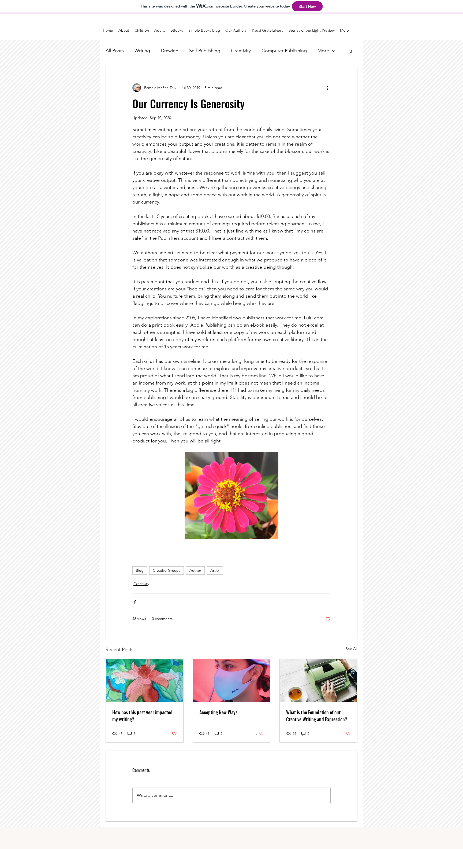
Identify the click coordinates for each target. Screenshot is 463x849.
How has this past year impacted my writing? (142, 716)
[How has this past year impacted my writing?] (144, 680)
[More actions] (327, 87)
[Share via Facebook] (134, 602)
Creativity (241, 51)
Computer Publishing (284, 51)
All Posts (115, 51)
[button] (350, 51)
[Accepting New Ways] (231, 680)
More (323, 51)
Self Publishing (204, 51)
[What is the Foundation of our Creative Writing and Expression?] (318, 680)
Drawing (169, 51)
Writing (142, 51)
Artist (214, 570)
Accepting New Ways (218, 712)
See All (351, 648)
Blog (140, 570)
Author (195, 570)
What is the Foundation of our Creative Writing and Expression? (316, 716)
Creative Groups (166, 570)
